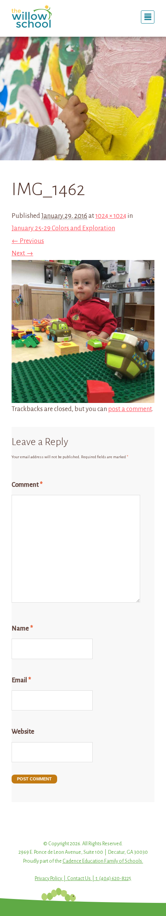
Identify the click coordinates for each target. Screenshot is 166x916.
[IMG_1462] (83, 396)
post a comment (130, 409)
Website (23, 731)
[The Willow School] (44, 16)
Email (21, 680)
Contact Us (79, 878)
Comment (27, 484)
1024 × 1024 (110, 215)
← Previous (28, 241)
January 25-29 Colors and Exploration (63, 228)
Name (22, 628)
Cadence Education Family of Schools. (103, 861)
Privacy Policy (48, 878)
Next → (22, 253)
